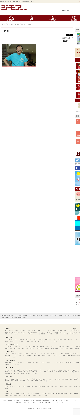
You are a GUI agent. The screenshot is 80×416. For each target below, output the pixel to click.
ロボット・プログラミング (57, 346)
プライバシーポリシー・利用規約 (35, 402)
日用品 (30, 370)
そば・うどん (49, 332)
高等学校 (77, 348)
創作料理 (60, 330)
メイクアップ (29, 339)
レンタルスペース (30, 363)
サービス (53, 354)
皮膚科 (12, 379)
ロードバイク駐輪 (27, 355)
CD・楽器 (16, 373)
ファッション (27, 372)
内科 (71, 379)
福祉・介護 (43, 381)
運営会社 (17, 400)
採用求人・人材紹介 (23, 354)
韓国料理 (43, 334)
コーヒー (41, 332)
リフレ (6, 341)
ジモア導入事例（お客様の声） (62, 400)
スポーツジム (48, 339)
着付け (67, 346)
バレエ (47, 346)
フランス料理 (34, 332)
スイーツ (23, 332)
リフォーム (7, 354)
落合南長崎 (51, 393)
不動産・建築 (36, 355)
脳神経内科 (57, 379)
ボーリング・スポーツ (18, 363)
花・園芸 (28, 373)
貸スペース (21, 346)
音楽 (23, 348)
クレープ (75, 332)
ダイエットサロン (57, 339)
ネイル (27, 341)
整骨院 (16, 381)
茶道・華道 (40, 348)
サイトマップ (53, 402)
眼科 (12, 381)
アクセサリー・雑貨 (61, 370)
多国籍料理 (7, 332)
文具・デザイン (8, 370)
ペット (22, 373)
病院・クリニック (20, 379)
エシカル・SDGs (51, 370)
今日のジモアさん (11, 24)
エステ (22, 341)
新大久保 (44, 393)
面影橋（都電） (27, 395)
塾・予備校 (17, 348)
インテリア (58, 372)
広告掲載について (28, 400)
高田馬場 (76, 393)
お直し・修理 (33, 354)
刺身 (61, 332)
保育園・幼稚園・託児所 (57, 348)
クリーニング (17, 355)
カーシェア (7, 357)
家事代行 (14, 354)
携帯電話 (16, 370)
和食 (6, 330)
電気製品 (77, 372)
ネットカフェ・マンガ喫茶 (72, 363)
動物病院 (22, 381)
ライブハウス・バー (59, 363)
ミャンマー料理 (64, 334)
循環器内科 (76, 379)
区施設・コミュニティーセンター (13, 386)
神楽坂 (6, 395)
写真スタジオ (68, 354)
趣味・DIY (51, 372)
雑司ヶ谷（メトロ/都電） (62, 393)
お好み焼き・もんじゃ (33, 334)
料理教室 (47, 348)
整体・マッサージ (38, 339)
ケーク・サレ (67, 332)
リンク (62, 402)
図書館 (70, 386)
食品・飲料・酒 (8, 373)
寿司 (6, 334)
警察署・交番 (30, 386)
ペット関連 (60, 354)
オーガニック (24, 370)
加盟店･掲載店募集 (42, 400)
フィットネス (48, 341)
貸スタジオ (35, 346)
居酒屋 (38, 330)
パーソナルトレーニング (11, 339)
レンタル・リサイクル (43, 354)
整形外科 (7, 379)
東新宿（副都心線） (20, 393)
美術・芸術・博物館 (40, 386)
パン (28, 332)
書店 (33, 372)
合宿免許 (42, 346)
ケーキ (33, 330)
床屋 (32, 341)
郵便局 (75, 386)
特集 (31, 18)
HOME (2, 24)
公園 (66, 386)
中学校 (71, 348)
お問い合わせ (7, 400)
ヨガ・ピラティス (39, 341)
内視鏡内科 (34, 379)
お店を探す (10, 18)
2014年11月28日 (22, 24)
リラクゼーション (14, 341)
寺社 (24, 386)
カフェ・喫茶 (15, 332)
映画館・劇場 (8, 363)
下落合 (29, 393)
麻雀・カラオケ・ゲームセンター (44, 363)
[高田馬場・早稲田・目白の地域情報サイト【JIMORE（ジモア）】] (14, 10)
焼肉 (65, 330)
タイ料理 (56, 334)
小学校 (66, 348)
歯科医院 (7, 381)
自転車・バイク (8, 372)
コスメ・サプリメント (39, 370)
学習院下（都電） (37, 395)
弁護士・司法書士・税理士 (68, 355)
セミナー (28, 346)
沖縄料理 (17, 330)
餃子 (22, 330)
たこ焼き (56, 332)
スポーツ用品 (71, 370)
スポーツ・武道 (8, 348)
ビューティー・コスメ (41, 372)
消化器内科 (42, 379)
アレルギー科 (50, 379)
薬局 (28, 381)
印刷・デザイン (8, 355)
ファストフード (22, 334)
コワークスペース (9, 346)
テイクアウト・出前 (68, 372)
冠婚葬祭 (44, 355)
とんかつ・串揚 (12, 334)
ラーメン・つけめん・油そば (49, 330)
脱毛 (65, 339)
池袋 (71, 393)
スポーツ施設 (50, 386)
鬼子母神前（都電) (9, 393)
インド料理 (49, 334)
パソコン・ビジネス (30, 348)
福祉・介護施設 (59, 386)
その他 (55, 341)
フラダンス (21, 339)
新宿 (11, 395)
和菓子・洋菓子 (18, 372)
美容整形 (70, 339)
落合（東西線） (36, 393)
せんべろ (28, 330)
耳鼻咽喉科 (65, 379)
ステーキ (11, 330)
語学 (16, 346)
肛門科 (28, 379)
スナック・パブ (8, 364)
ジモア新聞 (52, 18)
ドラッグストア (34, 381)
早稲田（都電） (18, 395)
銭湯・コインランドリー (54, 355)
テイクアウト (73, 334)
